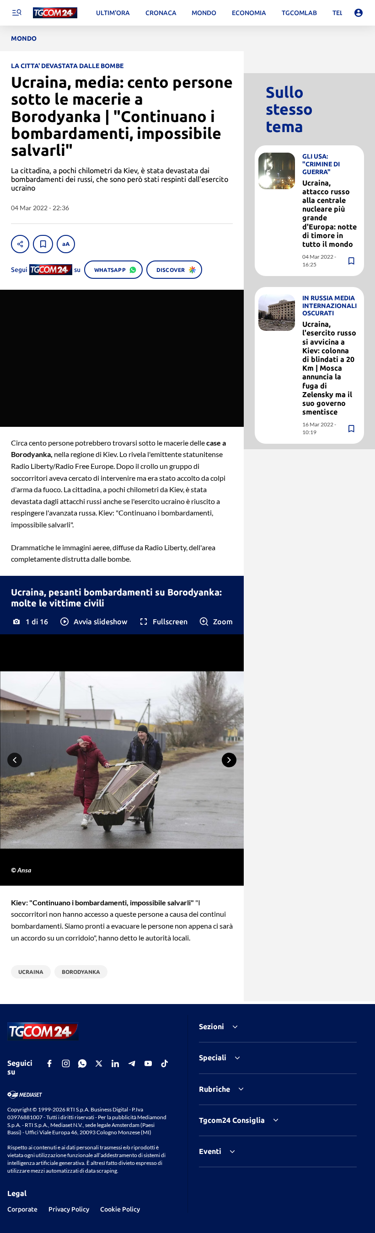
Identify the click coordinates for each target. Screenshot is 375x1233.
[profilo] (358, 12)
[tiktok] (164, 1063)
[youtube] (148, 1063)
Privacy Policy (68, 1209)
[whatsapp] (82, 1063)
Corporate (22, 1209)
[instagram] (65, 1063)
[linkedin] (115, 1063)
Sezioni (211, 1026)
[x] (98, 1063)
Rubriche (214, 1089)
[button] (93, 621)
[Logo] (55, 13)
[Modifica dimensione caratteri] (66, 244)
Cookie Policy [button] (120, 1209)
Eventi (210, 1151)
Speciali (212, 1057)
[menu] (16, 12)
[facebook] (49, 1063)
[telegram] (131, 1063)
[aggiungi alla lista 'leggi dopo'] (43, 244)
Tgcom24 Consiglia (232, 1120)
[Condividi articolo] (20, 244)
